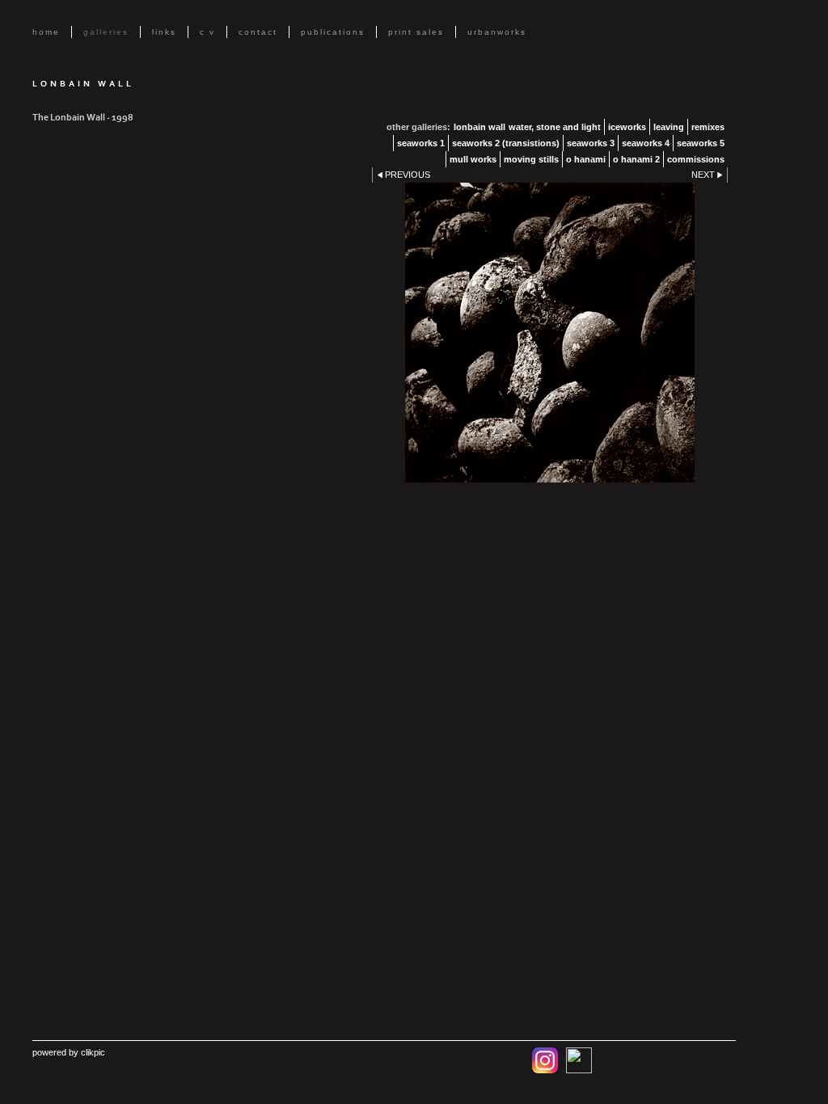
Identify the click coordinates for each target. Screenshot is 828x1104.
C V (207, 31)
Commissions (695, 159)
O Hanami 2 (636, 159)
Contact (258, 31)
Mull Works (473, 159)
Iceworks (627, 127)
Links (164, 31)
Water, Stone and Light (555, 127)
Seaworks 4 (646, 143)
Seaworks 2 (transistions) (506, 143)
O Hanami (586, 159)
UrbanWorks (496, 31)
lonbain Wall (479, 127)
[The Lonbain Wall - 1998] (550, 332)
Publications (333, 31)
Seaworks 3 (591, 143)
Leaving (668, 127)
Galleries (106, 31)
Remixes (707, 127)
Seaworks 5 (700, 143)
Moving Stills (531, 159)
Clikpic (93, 1052)
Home (46, 31)
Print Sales (416, 31)
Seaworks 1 (421, 143)
